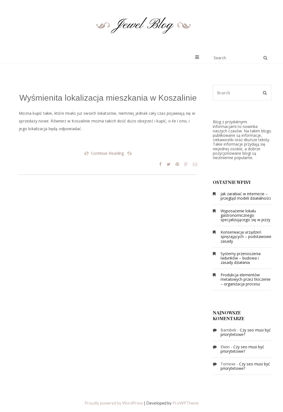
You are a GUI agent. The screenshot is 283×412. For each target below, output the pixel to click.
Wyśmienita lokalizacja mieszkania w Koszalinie (108, 97)
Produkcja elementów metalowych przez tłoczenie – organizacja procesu (246, 279)
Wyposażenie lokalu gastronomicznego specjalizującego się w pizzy (245, 215)
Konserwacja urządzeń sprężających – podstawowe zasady (246, 236)
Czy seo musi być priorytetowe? (246, 332)
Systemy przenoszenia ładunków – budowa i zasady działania (241, 258)
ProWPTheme (185, 402)
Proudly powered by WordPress (114, 402)
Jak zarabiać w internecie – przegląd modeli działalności (246, 196)
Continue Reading (114, 155)
